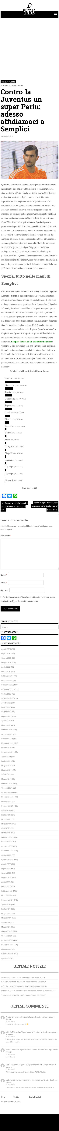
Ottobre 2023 (6, 801)
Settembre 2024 (7, 752)
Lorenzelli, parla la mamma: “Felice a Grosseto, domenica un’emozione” (28, 990)
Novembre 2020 (7, 944)
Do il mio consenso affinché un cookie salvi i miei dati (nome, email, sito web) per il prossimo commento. (28, 599)
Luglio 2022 (5, 868)
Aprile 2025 (5, 720)
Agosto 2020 (6, 958)
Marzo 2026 (5, 671)
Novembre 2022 (7, 850)
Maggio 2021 (6, 918)
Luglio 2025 (5, 707)
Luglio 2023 (5, 815)
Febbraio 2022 (6, 891)
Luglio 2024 (5, 761)
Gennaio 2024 (6, 788)
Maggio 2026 (6, 662)
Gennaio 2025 (6, 734)
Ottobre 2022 (6, 855)
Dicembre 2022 (7, 846)
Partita (16, 1097)
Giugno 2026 (6, 658)
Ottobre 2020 (6, 949)
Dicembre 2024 (7, 738)
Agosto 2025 (6, 703)
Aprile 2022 (5, 882)
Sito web (4, 590)
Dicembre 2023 (7, 792)
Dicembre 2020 (7, 940)
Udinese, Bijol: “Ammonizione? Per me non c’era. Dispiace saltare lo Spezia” (44, 506)
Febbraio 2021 (6, 931)
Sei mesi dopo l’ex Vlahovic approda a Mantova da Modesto (23, 977)
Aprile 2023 (5, 828)
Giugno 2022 (6, 873)
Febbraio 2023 (6, 837)
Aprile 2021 (5, 922)
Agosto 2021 (6, 904)
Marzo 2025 (5, 725)
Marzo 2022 (5, 886)
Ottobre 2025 (6, 694)
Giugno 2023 (6, 819)
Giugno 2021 (6, 913)
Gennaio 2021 (6, 936)
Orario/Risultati (35, 1097)
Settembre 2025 (7, 698)
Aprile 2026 (5, 667)
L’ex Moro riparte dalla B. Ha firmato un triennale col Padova (23, 981)
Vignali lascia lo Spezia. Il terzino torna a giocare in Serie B (23, 995)
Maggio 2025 (6, 716)
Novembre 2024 (7, 743)
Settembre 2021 (7, 900)
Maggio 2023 (6, 824)
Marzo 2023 (5, 832)
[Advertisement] (29, 47)
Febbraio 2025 (6, 729)
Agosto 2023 (6, 810)
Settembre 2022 (7, 859)
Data (3, 1097)
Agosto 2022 (6, 864)
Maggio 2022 (6, 877)
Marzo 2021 (5, 927)
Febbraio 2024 (6, 783)
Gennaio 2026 (6, 680)
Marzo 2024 (5, 779)
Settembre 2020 (7, 953)
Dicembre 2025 (7, 685)
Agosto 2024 (6, 756)
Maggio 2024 (6, 770)
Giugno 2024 (6, 765)
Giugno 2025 (6, 711)
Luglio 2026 (5, 653)
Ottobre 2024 (6, 747)
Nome (4, 575)
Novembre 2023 (7, 797)
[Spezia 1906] (29, 15)
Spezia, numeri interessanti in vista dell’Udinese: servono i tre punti (14, 506)
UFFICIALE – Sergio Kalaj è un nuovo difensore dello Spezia (24, 986)
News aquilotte (8, 82)
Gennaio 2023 (6, 841)
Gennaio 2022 (6, 895)
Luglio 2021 (5, 909)
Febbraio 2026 (6, 676)
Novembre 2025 (7, 689)
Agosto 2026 (6, 649)
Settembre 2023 (7, 806)
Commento (6, 535)
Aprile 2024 (5, 774)
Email (4, 582)
